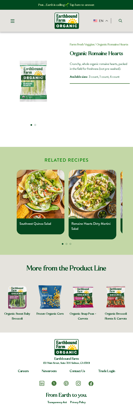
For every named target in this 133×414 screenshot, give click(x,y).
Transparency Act (57, 402)
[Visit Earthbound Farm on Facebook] (91, 383)
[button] (31, 125)
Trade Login (106, 371)
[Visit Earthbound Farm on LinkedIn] (41, 383)
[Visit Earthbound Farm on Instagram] (78, 383)
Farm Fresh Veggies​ (82, 44)
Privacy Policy (77, 402)
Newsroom (49, 371)
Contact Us (77, 371)
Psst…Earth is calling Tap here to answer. (66, 4)
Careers (23, 371)
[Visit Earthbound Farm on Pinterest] (66, 383)
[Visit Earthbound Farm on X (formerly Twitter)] (54, 383)
